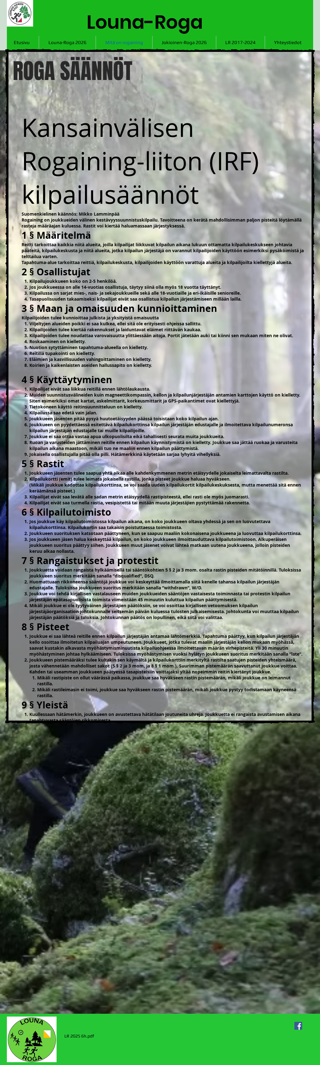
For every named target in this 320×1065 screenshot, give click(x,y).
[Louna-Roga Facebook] (298, 1026)
